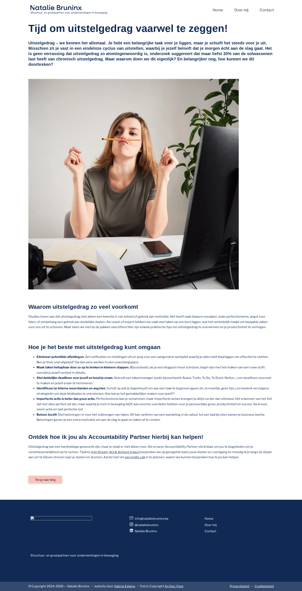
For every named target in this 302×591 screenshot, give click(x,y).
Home (218, 10)
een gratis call (135, 457)
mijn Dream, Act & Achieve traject (115, 452)
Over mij (241, 10)
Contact (267, 10)
